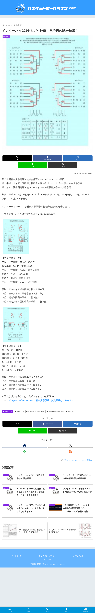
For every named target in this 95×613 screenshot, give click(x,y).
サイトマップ (16, 556)
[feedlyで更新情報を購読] (24, 451)
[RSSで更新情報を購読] (70, 451)
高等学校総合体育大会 (56, 411)
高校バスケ (8, 411)
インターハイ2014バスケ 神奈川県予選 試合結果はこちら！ (40, 400)
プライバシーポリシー (47, 556)
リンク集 (47, 560)
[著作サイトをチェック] (24, 445)
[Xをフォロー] (70, 445)
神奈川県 (70, 411)
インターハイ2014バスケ (36, 411)
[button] (62, 165)
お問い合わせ (78, 556)
